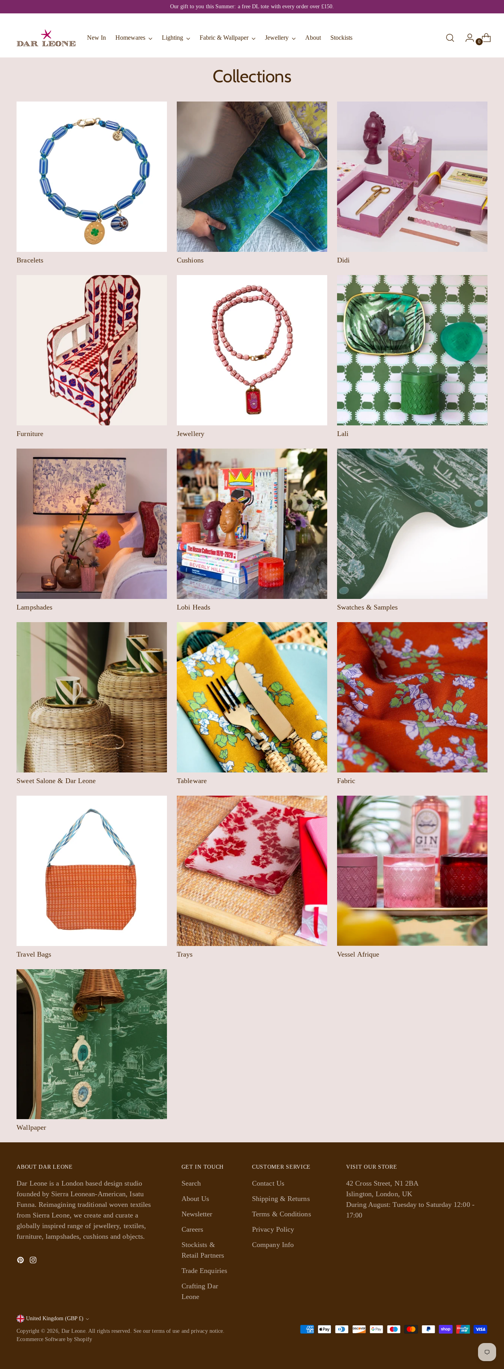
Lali (342, 434)
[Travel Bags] (92, 871)
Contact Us (268, 1183)
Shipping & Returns (281, 1199)
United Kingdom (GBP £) (54, 1318)
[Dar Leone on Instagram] (34, 1261)
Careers (193, 1229)
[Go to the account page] (466, 38)
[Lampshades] (92, 524)
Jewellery (190, 434)
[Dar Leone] (46, 37)
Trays (185, 954)
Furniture (30, 434)
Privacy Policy (273, 1229)
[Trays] (252, 871)
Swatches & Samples (367, 607)
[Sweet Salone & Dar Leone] (92, 697)
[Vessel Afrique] (412, 871)
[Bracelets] (92, 177)
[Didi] (412, 177)
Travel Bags (34, 954)
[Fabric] (412, 697)
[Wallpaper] (92, 1044)
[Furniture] (92, 350)
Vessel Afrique (358, 954)
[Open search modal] (450, 38)
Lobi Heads (193, 607)
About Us (195, 1199)
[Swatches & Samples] (412, 524)
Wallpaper (31, 1127)
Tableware (192, 781)
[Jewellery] (252, 350)
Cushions (190, 260)
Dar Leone (73, 1331)
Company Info (273, 1245)
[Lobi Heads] (252, 524)
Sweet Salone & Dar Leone (56, 781)
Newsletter (197, 1214)
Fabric (346, 781)
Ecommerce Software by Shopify (54, 1339)
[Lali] (412, 350)
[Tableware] (252, 697)
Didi (343, 260)
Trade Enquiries (204, 1271)
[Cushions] (252, 177)
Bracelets (30, 260)
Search (191, 1183)
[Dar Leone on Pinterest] (21, 1261)
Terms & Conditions (281, 1214)
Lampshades (34, 607)
